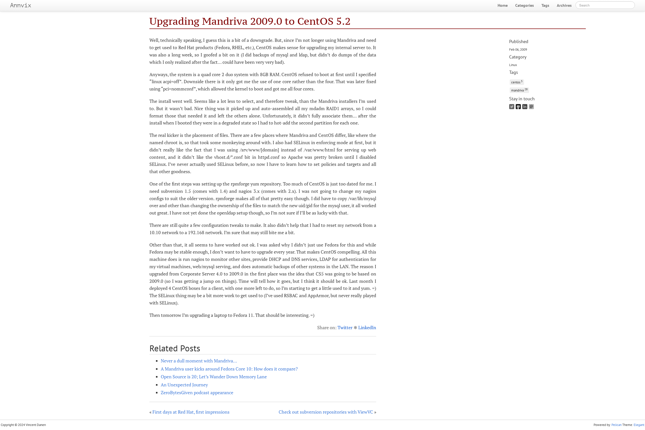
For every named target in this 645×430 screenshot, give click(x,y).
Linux (513, 65)
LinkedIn (367, 327)
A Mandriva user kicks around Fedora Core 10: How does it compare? (229, 369)
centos (517, 81)
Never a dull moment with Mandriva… (199, 361)
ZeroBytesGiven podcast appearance (197, 392)
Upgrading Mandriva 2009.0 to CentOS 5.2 (250, 21)
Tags (545, 5)
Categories (524, 5)
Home (503, 5)
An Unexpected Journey (184, 385)
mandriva (519, 89)
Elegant (639, 425)
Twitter (345, 327)
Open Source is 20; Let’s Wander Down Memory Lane (214, 377)
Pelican (616, 425)
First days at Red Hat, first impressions (191, 412)
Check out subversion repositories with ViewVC (326, 412)
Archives (564, 5)
